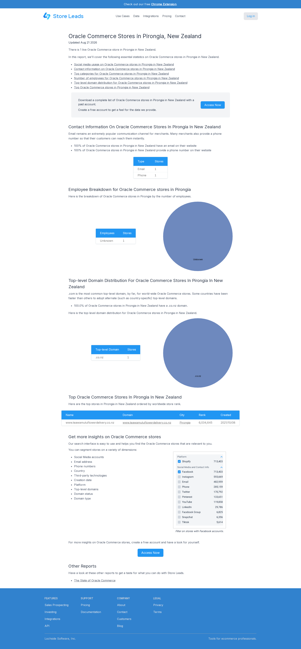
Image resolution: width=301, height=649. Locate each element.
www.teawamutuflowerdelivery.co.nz (147, 422)
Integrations (151, 16)
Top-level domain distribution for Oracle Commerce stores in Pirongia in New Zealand (130, 82)
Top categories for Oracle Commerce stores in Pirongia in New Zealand (121, 73)
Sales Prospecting (56, 605)
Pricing (166, 16)
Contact (180, 16)
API (47, 626)
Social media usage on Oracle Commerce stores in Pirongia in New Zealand (124, 64)
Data (136, 16)
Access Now (212, 105)
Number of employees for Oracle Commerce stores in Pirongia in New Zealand (126, 78)
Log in (251, 16)
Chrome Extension (163, 4)
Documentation (91, 612)
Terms (157, 612)
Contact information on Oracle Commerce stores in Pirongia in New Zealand (124, 69)
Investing (50, 612)
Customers (124, 619)
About (121, 605)
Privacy (158, 605)
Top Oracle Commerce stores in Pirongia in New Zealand (111, 87)
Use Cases (123, 16)
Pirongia (185, 422)
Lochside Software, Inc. (60, 638)
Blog (120, 626)
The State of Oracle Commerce (94, 580)
